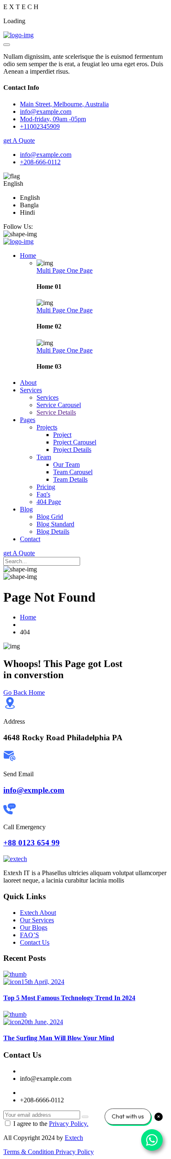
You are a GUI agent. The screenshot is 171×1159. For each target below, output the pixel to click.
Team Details (70, 479)
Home (28, 255)
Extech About (38, 912)
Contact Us (34, 942)
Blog (26, 509)
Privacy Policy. (68, 1123)
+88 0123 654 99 (31, 842)
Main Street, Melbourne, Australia (64, 104)
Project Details (72, 449)
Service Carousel (59, 404)
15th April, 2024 (42, 981)
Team (44, 457)
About (28, 382)
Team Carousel (73, 471)
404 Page (49, 501)
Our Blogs (33, 927)
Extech (74, 1137)
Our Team (66, 464)
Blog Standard (55, 524)
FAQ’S (29, 934)
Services (31, 390)
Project (62, 434)
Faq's (43, 494)
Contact (30, 538)
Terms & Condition (29, 1151)
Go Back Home (24, 692)
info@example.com (45, 154)
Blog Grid (50, 516)
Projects (47, 427)
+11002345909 (40, 126)
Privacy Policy (75, 1151)
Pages (27, 419)
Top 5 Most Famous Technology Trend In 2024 (69, 997)
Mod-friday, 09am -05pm (53, 118)
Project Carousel (74, 442)
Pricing (46, 486)
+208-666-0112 (40, 162)
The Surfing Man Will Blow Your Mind (58, 1037)
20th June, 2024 (42, 1021)
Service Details (56, 412)
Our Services (37, 920)
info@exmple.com (33, 790)
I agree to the (50, 1123)
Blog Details (53, 531)
